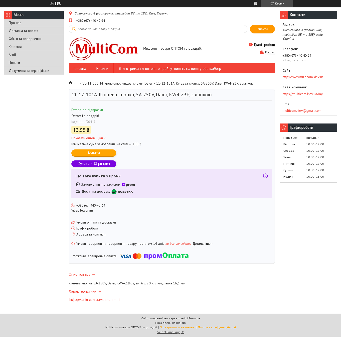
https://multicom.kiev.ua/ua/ (303, 94)
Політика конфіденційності (217, 327)
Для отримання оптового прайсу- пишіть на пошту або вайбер (170, 68)
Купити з (85, 163)
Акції (12, 54)
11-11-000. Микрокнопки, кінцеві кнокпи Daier (117, 83)
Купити (94, 152)
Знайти (262, 29)
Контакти (15, 46)
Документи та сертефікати (29, 70)
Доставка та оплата (23, 30)
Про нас (15, 22)
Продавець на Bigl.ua (170, 323)
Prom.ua (194, 318)
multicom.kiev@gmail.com (302, 110)
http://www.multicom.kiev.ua (303, 77)
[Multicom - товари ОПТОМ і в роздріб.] (104, 48)
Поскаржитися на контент (178, 327)
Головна (80, 68)
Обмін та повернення (25, 38)
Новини (14, 62)
